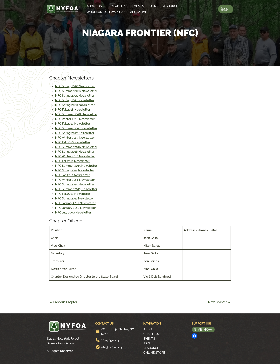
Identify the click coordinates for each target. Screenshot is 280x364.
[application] (103, 6)
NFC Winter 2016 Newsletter (75, 156)
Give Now (203, 329)
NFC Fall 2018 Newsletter (72, 109)
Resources (171, 6)
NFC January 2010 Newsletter (75, 208)
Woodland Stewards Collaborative (117, 12)
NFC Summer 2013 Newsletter (76, 189)
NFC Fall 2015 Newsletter (72, 161)
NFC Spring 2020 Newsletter (75, 105)
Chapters (118, 6)
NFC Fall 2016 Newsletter (72, 142)
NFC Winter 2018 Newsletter (75, 119)
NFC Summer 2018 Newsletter (76, 114)
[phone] (97, 340)
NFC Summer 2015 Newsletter (76, 165)
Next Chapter (219, 302)
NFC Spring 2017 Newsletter (74, 133)
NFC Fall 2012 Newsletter (72, 194)
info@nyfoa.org (111, 347)
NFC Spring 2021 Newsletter (74, 100)
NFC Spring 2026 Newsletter (75, 86)
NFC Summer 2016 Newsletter (76, 147)
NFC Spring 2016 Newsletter (74, 151)
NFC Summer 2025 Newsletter (76, 91)
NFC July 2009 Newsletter (73, 212)
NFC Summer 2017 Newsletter (76, 128)
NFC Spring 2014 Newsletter (74, 184)
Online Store (154, 352)
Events (138, 6)
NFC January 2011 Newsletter (75, 203)
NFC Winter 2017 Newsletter (75, 137)
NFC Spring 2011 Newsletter (74, 198)
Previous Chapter (63, 302)
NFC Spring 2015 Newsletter (74, 170)
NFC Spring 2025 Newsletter (74, 95)
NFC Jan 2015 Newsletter (72, 175)
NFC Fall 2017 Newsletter (72, 123)
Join (153, 6)
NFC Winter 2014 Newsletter (75, 179)
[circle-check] (97, 347)
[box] (97, 331)
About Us (94, 6)
